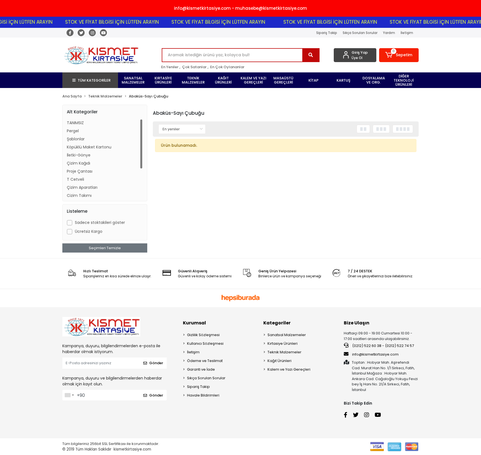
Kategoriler (277, 323)
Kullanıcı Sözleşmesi (205, 343)
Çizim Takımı (79, 195)
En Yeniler (169, 67)
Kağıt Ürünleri (279, 360)
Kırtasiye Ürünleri (283, 343)
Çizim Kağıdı (78, 163)
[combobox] (69, 395)
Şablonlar (76, 139)
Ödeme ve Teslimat (205, 360)
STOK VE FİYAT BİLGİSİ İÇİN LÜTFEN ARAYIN (103, 22)
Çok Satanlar (194, 67)
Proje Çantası (79, 171)
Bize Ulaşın (356, 323)
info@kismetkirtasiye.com (375, 354)
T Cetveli (75, 179)
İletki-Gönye (78, 155)
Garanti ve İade (201, 369)
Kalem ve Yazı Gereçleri (289, 369)
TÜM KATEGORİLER (94, 80)
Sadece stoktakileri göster (100, 222)
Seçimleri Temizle (105, 248)
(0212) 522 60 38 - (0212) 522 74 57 (382, 345)
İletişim (407, 32)
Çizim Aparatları (82, 187)
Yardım (389, 32)
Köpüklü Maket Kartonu (89, 147)
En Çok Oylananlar (227, 67)
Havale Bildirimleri (203, 395)
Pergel (73, 131)
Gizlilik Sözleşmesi (203, 334)
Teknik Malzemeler (284, 352)
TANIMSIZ (75, 123)
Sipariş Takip (326, 32)
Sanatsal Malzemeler (287, 334)
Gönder (156, 363)
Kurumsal (194, 323)
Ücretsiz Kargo (88, 231)
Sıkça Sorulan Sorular (360, 32)
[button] (399, 55)
